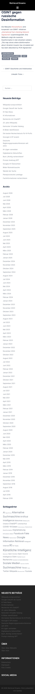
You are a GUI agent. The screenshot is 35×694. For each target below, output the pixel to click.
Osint (24, 56)
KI (11, 545)
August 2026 (7, 193)
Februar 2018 (8, 498)
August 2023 (7, 319)
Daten (14, 527)
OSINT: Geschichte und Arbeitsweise (18, 69)
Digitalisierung (19, 530)
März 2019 (7, 466)
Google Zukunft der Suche (12, 108)
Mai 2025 (6, 243)
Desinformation (7, 53)
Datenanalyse (21, 527)
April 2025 (7, 247)
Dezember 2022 (9, 347)
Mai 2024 (6, 286)
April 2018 (6, 495)
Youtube (28, 571)
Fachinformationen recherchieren (15, 178)
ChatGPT (13, 524)
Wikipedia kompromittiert (12, 105)
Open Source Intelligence (11, 56)
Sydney (19, 691)
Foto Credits (6, 667)
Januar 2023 (7, 344)
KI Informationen (9, 115)
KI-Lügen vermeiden (10, 149)
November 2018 (9, 480)
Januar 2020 (7, 452)
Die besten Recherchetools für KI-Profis (17, 133)
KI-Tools (15, 546)
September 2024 (9, 272)
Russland (6, 58)
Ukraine (14, 58)
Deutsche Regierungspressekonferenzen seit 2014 (15, 143)
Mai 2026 (6, 204)
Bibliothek (19, 521)
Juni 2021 (6, 394)
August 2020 (7, 430)
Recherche (7, 560)
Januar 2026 (7, 218)
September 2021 (9, 383)
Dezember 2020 (9, 416)
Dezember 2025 (9, 222)
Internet (6, 546)
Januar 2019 (7, 473)
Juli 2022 (6, 362)
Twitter (6, 571)
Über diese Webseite (9, 648)
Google (21, 537)
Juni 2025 (6, 240)
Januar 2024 (7, 301)
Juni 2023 (6, 326)
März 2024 (7, 294)
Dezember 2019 (9, 455)
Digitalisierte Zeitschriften (12, 153)
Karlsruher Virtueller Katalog (13, 126)
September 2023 (9, 315)
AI (4, 512)
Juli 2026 (6, 197)
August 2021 (7, 387)
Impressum (5, 665)
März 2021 (7, 405)
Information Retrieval (13, 541)
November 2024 (9, 265)
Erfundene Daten (8, 533)
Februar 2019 (8, 470)
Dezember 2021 (9, 376)
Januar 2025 (7, 258)
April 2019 (6, 462)
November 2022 (9, 351)
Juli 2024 (6, 279)
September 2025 (9, 229)
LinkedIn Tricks (16, 74)
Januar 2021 (7, 412)
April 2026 (7, 207)
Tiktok (24, 568)
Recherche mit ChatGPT (12, 119)
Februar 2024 (8, 297)
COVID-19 (7, 527)
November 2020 (9, 419)
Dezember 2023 (9, 304)
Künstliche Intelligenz (17, 550)
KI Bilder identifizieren (11, 130)
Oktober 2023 (8, 311)
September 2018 (9, 484)
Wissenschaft (21, 571)
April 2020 (7, 441)
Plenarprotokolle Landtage (12, 175)
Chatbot (6, 524)
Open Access (12, 554)
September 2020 (9, 426)
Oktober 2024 (8, 268)
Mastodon (5, 554)
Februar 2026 (8, 215)
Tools (28, 568)
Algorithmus (8, 513)
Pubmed (19, 557)
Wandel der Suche (9, 171)
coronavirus (22, 524)
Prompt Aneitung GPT (11, 160)
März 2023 (7, 337)
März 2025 (7, 251)
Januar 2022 (7, 373)
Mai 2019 (6, 459)
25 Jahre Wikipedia (10, 123)
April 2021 (6, 401)
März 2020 (7, 444)
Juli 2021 (6, 391)
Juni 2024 (6, 283)
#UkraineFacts (17, 27)
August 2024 (7, 276)
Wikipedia (13, 571)
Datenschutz (28, 527)
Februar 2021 (8, 408)
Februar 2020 (8, 448)
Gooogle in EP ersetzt (11, 137)
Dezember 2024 (9, 261)
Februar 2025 (8, 254)
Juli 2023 (6, 322)
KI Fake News (8, 112)
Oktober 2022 (8, 355)
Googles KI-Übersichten (11, 164)
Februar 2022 (8, 369)
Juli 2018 (6, 491)
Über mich (5, 651)
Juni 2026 (6, 200)
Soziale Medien (11, 563)
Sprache (23, 563)
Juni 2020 (6, 434)
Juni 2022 (6, 365)
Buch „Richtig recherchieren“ (13, 157)
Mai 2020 (6, 437)
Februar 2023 (8, 340)
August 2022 (7, 358)
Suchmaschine (12, 567)
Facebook (19, 533)
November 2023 (9, 308)
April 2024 (7, 290)
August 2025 (7, 233)
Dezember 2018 (9, 477)
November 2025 (9, 225)
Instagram (27, 541)
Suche (27, 563)
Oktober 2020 (8, 423)
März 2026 (7, 211)
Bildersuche (26, 520)
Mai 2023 (6, 329)
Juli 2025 (6, 236)
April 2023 (7, 333)
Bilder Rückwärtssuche (11, 167)
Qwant (23, 557)
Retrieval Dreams (18, 3)
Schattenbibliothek (23, 560)
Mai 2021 (6, 398)
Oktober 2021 (8, 380)
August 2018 (7, 487)
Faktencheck (12, 537)
